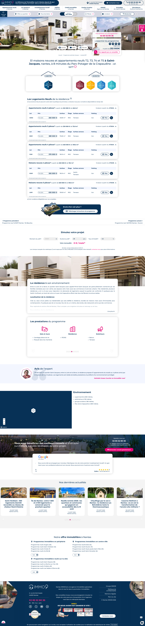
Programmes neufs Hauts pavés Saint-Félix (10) (88, 549)
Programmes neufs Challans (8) (41, 566)
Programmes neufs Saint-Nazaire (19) (43, 562)
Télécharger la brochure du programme (80, 211)
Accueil (60, 55)
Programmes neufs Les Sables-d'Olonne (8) (45, 568)
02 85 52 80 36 (107, 36)
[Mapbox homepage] (3, 427)
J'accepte (114, 624)
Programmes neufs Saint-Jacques (71, 55)
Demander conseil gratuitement (119, 449)
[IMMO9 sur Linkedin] (47, 606)
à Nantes (25, 8)
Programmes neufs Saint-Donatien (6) (85, 551)
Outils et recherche (136, 8)
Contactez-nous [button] (107, 616)
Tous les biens (45, 14)
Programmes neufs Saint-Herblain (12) (43, 547)
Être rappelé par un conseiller (106, 52)
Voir (34, 555)
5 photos (63, 47)
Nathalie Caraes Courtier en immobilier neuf (109, 378)
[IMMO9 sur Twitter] (36, 606)
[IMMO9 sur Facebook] (30, 606)
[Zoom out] (4, 421)
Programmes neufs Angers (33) (41, 544)
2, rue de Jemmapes (95, 2)
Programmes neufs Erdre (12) (82, 544)
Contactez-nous (113, 3)
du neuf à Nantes (119, 8)
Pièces (89, 14)
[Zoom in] (4, 419)
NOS (142, 28)
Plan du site (112, 597)
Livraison (107, 14)
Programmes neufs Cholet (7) (40, 549)
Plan (105, 118)
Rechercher (127, 14)
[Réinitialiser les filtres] (136, 14)
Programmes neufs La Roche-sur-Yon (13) (44, 564)
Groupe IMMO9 (111, 586)
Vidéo (73, 47)
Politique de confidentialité (111, 589)
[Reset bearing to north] (4, 424)
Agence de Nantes (103, 8)
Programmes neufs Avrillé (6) (40, 551)
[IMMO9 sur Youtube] (41, 606)
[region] (36, 410)
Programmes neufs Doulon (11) (82, 547)
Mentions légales (110, 594)
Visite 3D (84, 47)
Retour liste (3, 15)
